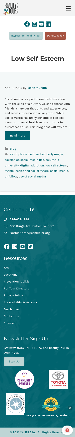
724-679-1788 (19, 219)
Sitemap (10, 323)
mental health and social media (27, 171)
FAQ (6, 267)
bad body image (51, 154)
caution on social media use (24, 160)
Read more (17, 135)
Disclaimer (11, 309)
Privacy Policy (13, 295)
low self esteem (56, 165)
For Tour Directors (16, 288)
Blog (13, 148)
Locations (10, 274)
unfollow (11, 176)
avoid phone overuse (24, 154)
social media (59, 171)
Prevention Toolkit (16, 281)
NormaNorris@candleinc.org (30, 233)
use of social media (32, 176)
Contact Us (11, 316)
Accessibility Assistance (20, 302)
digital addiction (32, 165)
